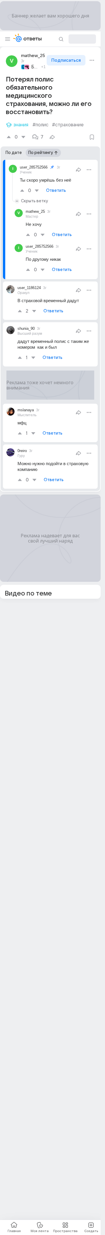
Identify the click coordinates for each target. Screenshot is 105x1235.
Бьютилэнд (35, 67)
